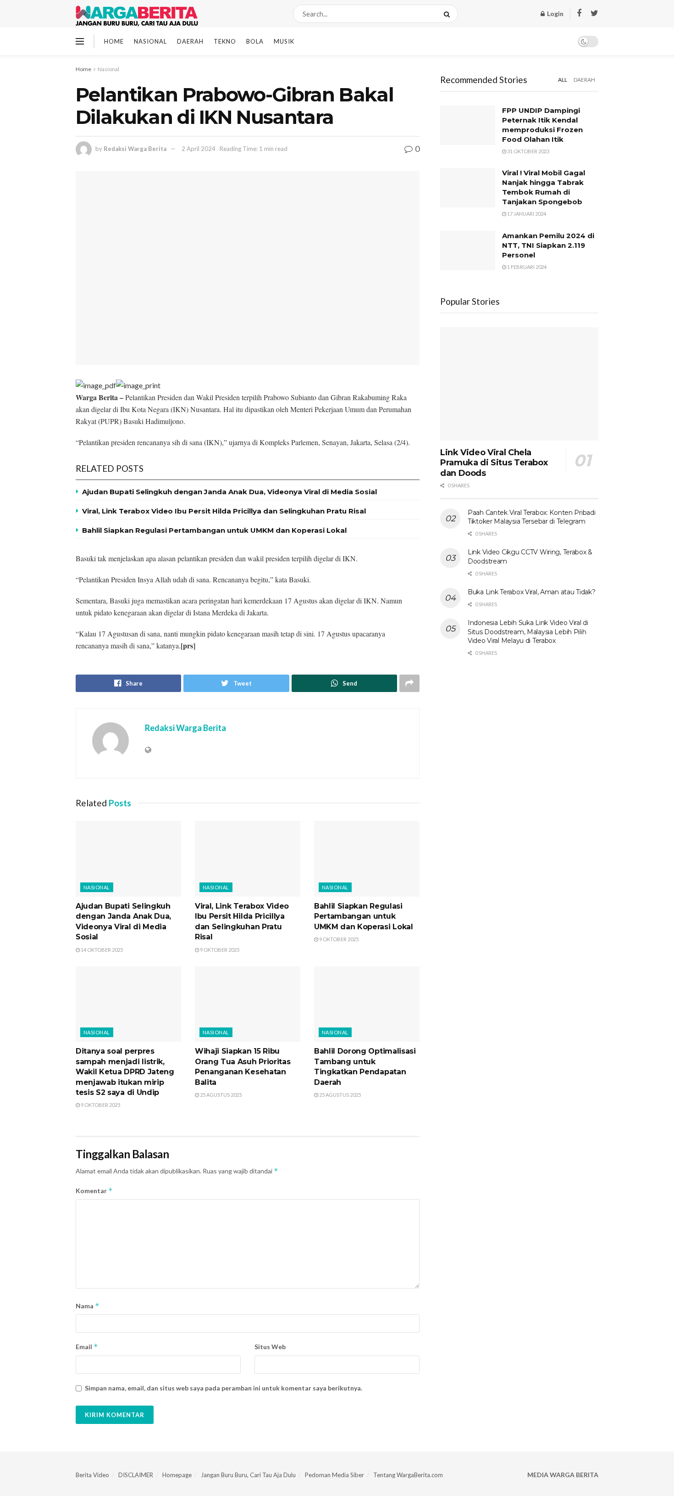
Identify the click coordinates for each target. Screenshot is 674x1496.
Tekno (225, 41)
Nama (87, 1305)
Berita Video (92, 1475)
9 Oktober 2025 (219, 950)
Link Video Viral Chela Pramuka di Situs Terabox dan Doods (493, 462)
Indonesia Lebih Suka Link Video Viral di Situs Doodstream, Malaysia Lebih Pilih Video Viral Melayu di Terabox (528, 632)
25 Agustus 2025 (220, 1095)
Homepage (177, 1475)
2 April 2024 (198, 148)
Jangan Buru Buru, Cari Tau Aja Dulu (248, 1475)
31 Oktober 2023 (527, 151)
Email (87, 1346)
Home (114, 41)
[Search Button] (448, 14)
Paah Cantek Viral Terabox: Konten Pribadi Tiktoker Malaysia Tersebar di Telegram (532, 517)
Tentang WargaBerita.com (408, 1475)
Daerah (190, 41)
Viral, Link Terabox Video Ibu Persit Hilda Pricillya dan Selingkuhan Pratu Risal (224, 511)
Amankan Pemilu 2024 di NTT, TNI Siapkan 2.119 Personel (548, 245)
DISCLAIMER (135, 1475)
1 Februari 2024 (526, 267)
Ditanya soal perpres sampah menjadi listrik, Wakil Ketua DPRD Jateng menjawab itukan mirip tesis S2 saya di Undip (125, 1072)
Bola (255, 41)
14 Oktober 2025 (101, 950)
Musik (284, 41)
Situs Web (270, 1347)
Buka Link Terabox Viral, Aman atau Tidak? (532, 592)
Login (555, 13)
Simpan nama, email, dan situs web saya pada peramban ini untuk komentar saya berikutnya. (223, 1388)
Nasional (150, 41)
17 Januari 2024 (526, 214)
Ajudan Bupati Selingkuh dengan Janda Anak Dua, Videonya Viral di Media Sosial (229, 491)
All (562, 79)
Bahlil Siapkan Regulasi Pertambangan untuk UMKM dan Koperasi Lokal (214, 530)
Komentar (94, 1190)
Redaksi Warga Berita (135, 148)
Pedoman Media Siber (334, 1475)
